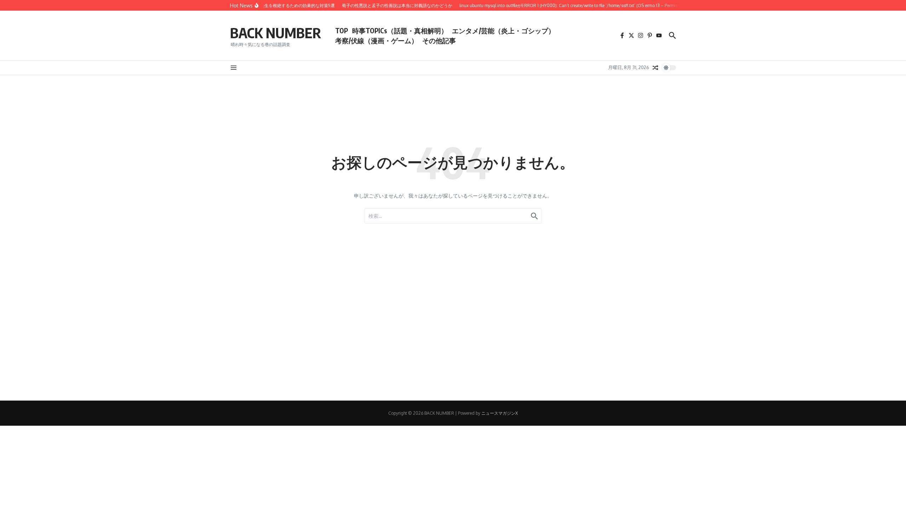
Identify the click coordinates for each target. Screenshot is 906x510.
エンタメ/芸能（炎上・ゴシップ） (503, 30)
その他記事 (439, 40)
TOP (341, 30)
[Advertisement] (212, 351)
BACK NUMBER (275, 32)
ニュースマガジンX (499, 413)
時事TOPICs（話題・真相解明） (400, 30)
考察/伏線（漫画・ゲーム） (376, 40)
